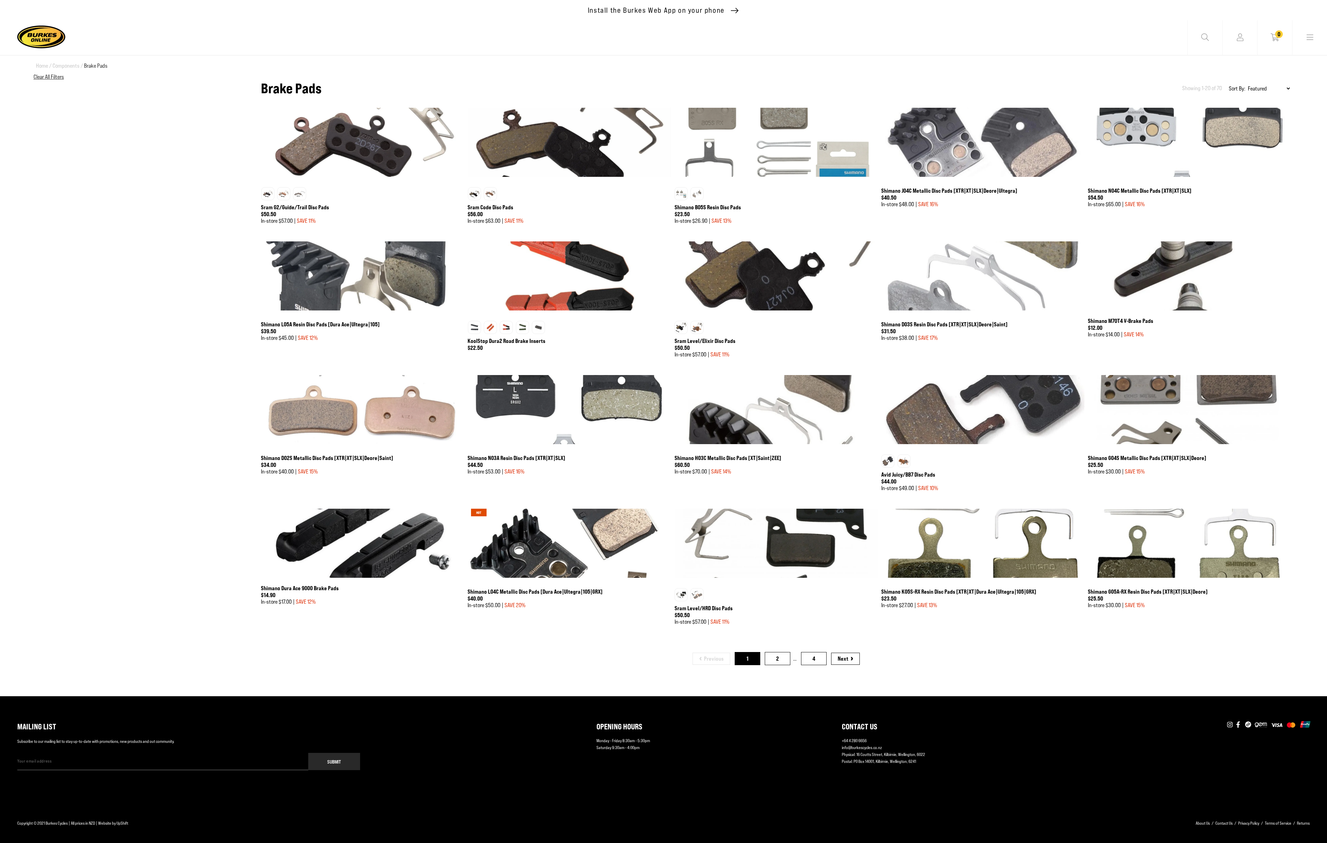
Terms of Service (1278, 823)
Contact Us (1224, 823)
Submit (334, 762)
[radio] (267, 193)
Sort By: (1237, 88)
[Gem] (1261, 725)
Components (68, 66)
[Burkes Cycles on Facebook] (1239, 725)
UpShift (122, 823)
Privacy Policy (1248, 823)
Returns (1303, 823)
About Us (1203, 823)
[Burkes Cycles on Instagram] (1230, 725)
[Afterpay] (1248, 725)
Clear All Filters (49, 77)
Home (43, 66)
